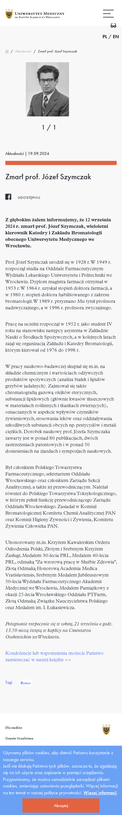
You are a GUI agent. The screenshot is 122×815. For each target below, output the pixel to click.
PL (104, 36)
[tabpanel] (47, 89)
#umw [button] (25, 683)
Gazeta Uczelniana (19, 738)
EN (116, 36)
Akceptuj (61, 805)
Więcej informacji (100, 793)
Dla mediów (13, 727)
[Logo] (35, 18)
